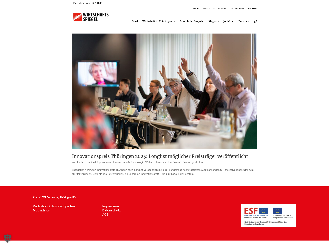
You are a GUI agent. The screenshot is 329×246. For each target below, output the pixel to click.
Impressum (110, 206)
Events (243, 21)
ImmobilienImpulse (192, 21)
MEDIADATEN (237, 9)
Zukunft (177, 162)
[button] (7, 238)
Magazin (214, 21)
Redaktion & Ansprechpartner (54, 206)
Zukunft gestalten (193, 162)
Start (135, 21)
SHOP (195, 9)
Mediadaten (41, 210)
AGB (105, 214)
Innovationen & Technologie (128, 162)
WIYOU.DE (252, 9)
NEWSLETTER (208, 9)
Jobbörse (228, 21)
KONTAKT (223, 9)
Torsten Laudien (86, 162)
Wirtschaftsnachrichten (158, 162)
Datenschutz (111, 210)
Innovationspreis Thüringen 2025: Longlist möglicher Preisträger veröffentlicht (160, 156)
